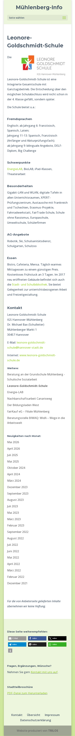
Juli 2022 (12, 545)
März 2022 (14, 570)
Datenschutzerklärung (35, 720)
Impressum (52, 715)
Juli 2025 (12, 455)
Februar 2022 (15, 577)
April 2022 (13, 564)
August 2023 (15, 500)
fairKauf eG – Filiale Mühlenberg (28, 411)
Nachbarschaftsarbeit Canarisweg (29, 398)
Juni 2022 (13, 551)
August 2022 (15, 538)
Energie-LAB (15, 392)
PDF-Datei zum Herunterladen (27, 693)
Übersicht (33, 715)
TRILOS (53, 731)
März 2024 (14, 481)
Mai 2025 (13, 461)
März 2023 (14, 519)
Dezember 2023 (17, 487)
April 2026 (13, 448)
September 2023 (17, 493)
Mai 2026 (13, 442)
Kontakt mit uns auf (44, 672)
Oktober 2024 (16, 468)
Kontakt (16, 715)
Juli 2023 (12, 506)
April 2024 (13, 474)
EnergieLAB (14, 169)
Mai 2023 (13, 513)
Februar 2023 (15, 525)
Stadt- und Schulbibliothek (29, 284)
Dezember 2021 (17, 583)
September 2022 (17, 532)
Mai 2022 (13, 557)
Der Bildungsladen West (23, 405)
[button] (17, 638)
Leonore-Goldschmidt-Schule (27, 386)
